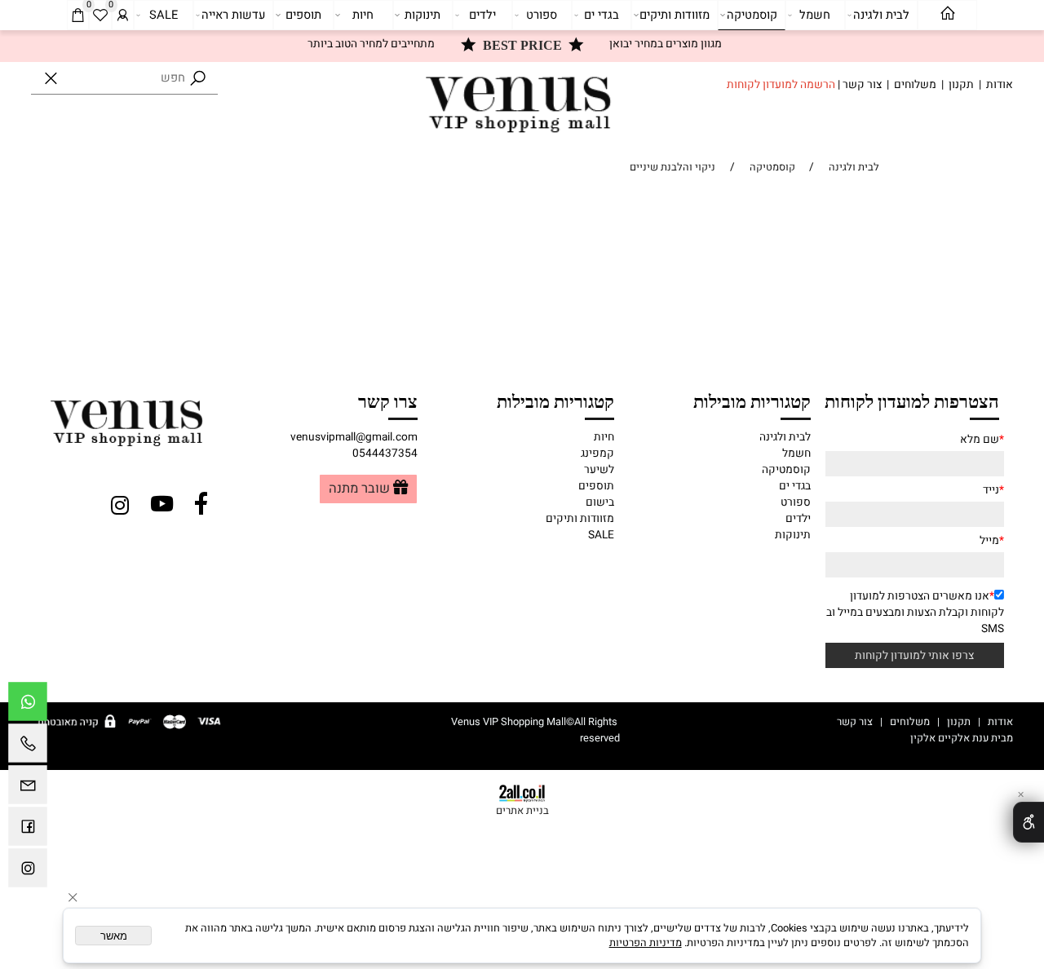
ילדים (482, 15)
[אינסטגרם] (27, 872)
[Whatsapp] (27, 705)
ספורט (541, 15)
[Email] (27, 788)
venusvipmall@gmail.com (354, 437)
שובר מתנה (359, 489)
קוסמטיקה (752, 15)
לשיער (599, 470)
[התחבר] (122, 16)
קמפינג (597, 453)
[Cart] (77, 16)
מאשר (113, 936)
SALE (163, 15)
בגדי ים (601, 15)
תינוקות (422, 15)
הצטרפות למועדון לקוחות (912, 400)
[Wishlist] (100, 16)
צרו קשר (388, 400)
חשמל (814, 15)
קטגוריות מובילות (752, 400)
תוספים (303, 15)
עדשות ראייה (233, 15)
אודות (999, 85)
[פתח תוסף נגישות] (1028, 822)
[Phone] (27, 747)
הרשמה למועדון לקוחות (781, 85)
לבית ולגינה (881, 15)
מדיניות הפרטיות (645, 943)
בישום (600, 502)
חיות (363, 15)
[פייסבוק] (27, 830)
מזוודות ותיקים (674, 15)
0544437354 (385, 453)
